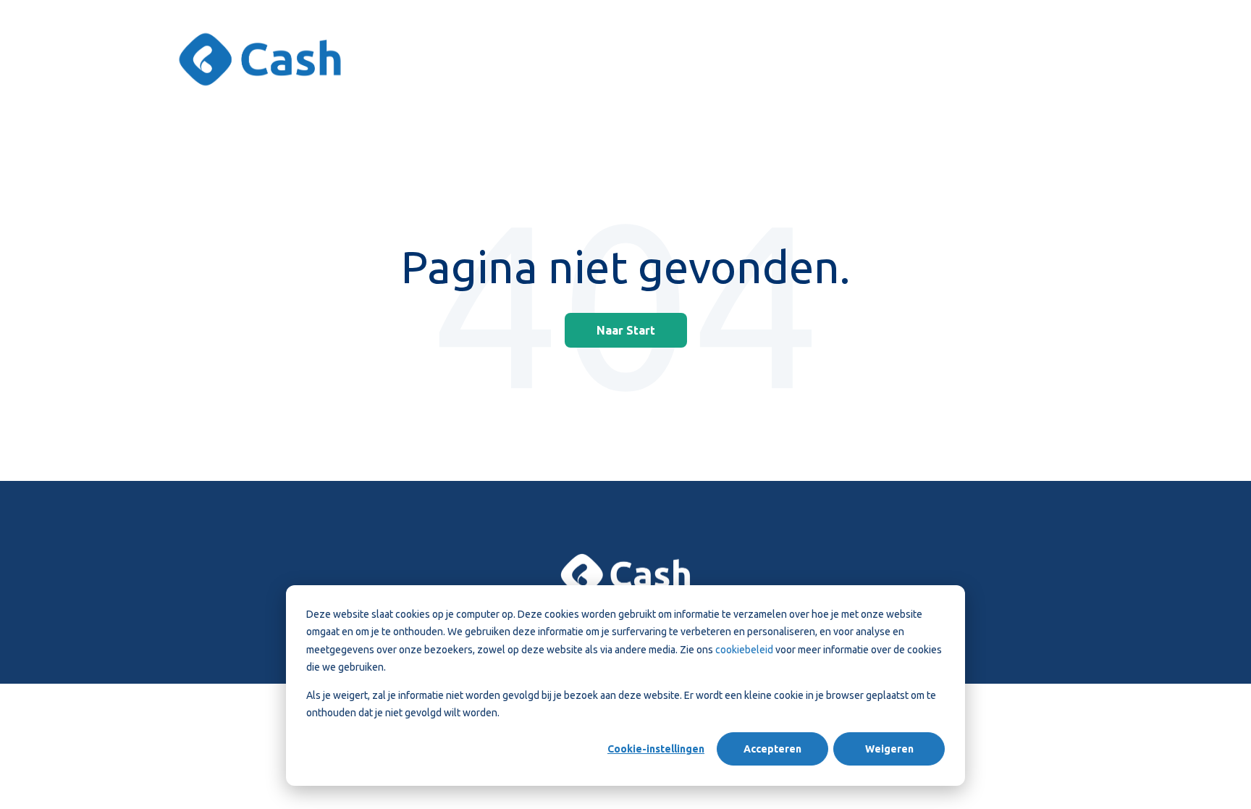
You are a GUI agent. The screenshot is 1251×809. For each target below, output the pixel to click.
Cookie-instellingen (655, 749)
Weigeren (889, 749)
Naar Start (626, 330)
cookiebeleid (745, 649)
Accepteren (772, 749)
